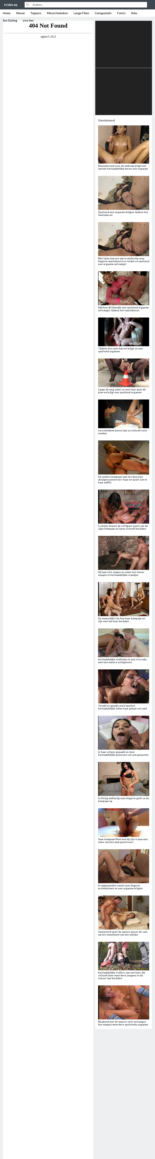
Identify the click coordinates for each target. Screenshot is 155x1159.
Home (7, 13)
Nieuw (20, 13)
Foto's (121, 13)
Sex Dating (10, 20)
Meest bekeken (57, 13)
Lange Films (81, 13)
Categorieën (103, 13)
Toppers (35, 13)
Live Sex (28, 20)
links (134, 13)
